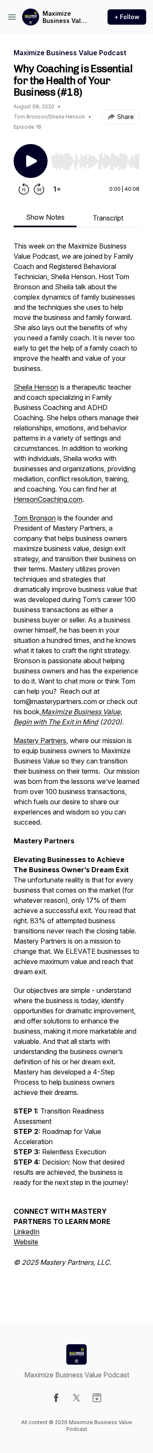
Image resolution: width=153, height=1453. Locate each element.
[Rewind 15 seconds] (24, 189)
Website (26, 1242)
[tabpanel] (76, 768)
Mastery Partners (40, 740)
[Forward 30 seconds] (39, 189)
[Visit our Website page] (97, 1398)
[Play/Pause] (31, 161)
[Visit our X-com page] (76, 1398)
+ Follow (126, 16)
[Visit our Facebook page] (56, 1398)
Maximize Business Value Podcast (65, 17)
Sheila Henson (36, 387)
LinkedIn (27, 1231)
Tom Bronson (35, 518)
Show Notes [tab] (45, 217)
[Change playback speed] (56, 189)
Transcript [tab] (108, 218)
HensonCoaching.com (48, 499)
